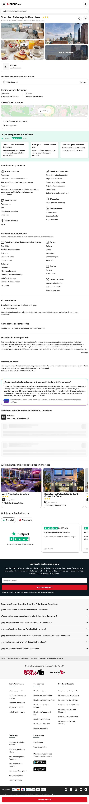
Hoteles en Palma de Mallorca (41, 706)
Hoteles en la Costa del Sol (68, 717)
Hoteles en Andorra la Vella (43, 700)
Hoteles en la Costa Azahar (68, 691)
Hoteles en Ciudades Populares (16, 743)
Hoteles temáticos (16, 775)
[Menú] (4, 4)
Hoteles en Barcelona (41, 724)
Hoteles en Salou (39, 691)
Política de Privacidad (47, 592)
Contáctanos (38, 742)
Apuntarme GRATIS (44, 587)
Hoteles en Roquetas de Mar (42, 713)
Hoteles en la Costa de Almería (66, 722)
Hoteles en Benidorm (41, 719)
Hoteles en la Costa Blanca (68, 695)
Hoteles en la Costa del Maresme (67, 710)
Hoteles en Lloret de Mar (42, 695)
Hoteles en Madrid (40, 728)
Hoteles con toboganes (17, 771)
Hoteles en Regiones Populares (16, 757)
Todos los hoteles (15, 780)
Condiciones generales (10, 795)
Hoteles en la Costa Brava (68, 700)
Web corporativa (39, 747)
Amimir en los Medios (17, 712)
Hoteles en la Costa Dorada (68, 705)
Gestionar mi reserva (17, 702)
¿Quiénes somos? (15, 691)
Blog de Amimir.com (16, 707)
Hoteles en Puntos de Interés (17, 750)
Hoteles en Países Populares (15, 765)
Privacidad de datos (30, 795)
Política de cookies (48, 795)
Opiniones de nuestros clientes (17, 696)
